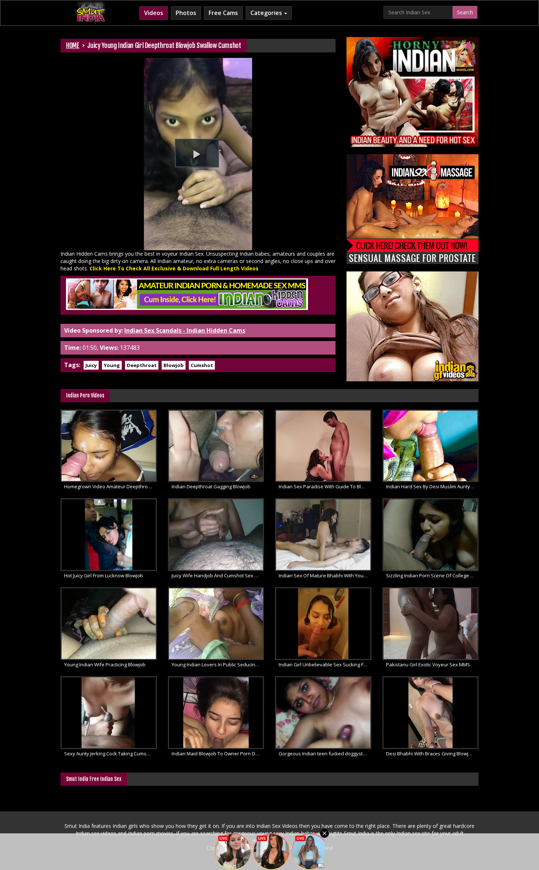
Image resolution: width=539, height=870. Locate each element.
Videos (153, 13)
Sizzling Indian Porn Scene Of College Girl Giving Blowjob (432, 575)
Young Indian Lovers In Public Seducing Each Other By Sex (218, 664)
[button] (197, 153)
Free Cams (223, 13)
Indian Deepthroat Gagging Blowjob (211, 486)
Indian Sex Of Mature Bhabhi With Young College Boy (325, 575)
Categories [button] (266, 13)
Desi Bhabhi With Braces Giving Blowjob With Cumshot (432, 753)
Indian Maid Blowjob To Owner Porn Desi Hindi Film (218, 753)
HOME (73, 45)
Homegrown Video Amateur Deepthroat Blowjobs (110, 486)
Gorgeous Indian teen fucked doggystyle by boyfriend (325, 753)
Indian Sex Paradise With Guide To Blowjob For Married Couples (325, 486)
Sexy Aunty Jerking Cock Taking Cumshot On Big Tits (110, 753)
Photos (186, 13)
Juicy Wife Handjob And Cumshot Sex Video (218, 575)
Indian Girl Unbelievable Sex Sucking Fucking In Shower (325, 664)
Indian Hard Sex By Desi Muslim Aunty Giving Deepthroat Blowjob (432, 486)
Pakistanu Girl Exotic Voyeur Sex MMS (428, 664)
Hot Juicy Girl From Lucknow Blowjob (103, 575)
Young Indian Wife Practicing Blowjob (105, 664)
